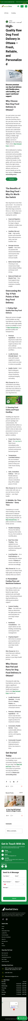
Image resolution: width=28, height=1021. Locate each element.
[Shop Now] (27, 1)
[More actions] (21, 22)
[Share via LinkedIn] (13, 781)
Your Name (6, 876)
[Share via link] (17, 781)
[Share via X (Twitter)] (10, 781)
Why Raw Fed (4, 941)
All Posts (6, 13)
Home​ (3, 926)
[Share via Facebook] (6, 781)
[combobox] (20, 884)
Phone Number (7, 881)
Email (17, 876)
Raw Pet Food (5, 955)
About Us (4, 939)
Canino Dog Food (5, 961)
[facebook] (2, 866)
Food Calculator (5, 935)
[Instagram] (6, 919)
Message (5, 887)
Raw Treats (4, 959)
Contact (3, 945)
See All (20, 792)
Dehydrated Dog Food (6, 957)
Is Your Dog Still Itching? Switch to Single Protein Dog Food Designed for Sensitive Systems (13, 810)
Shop (3, 928)
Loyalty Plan (4, 932)
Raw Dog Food (5, 953)
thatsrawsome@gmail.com (10, 855)
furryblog (13, 13)
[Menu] (26, 6)
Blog (3, 943)
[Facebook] (3, 919)
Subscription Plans (6, 930)
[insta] (6, 866)
